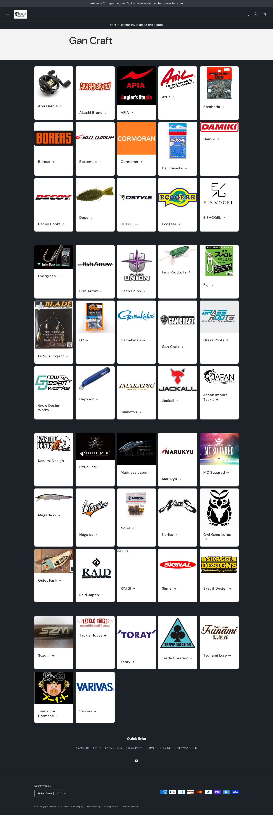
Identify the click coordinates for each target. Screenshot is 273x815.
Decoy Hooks (49, 224)
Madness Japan (134, 472)
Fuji (206, 284)
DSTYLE (127, 224)
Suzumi (44, 655)
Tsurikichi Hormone (46, 713)
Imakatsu (129, 412)
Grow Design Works (49, 407)
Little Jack (88, 467)
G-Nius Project (51, 356)
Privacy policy (111, 806)
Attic (166, 97)
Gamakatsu (131, 340)
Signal (167, 588)
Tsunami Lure (215, 655)
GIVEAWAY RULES (186, 748)
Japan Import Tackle (215, 397)
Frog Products (174, 272)
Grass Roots (214, 340)
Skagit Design (215, 588)
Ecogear (169, 224)
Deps (83, 217)
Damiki (209, 139)
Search (97, 748)
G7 (81, 340)
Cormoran (129, 162)
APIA (125, 112)
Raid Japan (89, 595)
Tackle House (91, 635)
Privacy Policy (113, 748)
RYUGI (126, 588)
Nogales (86, 535)
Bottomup (88, 162)
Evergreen (47, 276)
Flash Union (131, 291)
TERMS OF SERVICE (158, 748)
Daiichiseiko (172, 168)
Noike (125, 528)
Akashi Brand (91, 112)
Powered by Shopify (73, 806)
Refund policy (93, 806)
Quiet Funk (47, 580)
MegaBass (47, 515)
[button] (8, 14)
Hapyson (86, 399)
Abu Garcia (48, 106)
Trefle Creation (175, 658)
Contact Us (82, 748)
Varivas (85, 711)
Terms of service (130, 806)
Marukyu (169, 479)
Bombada (211, 107)
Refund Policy (134, 748)
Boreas (44, 162)
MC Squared (214, 472)
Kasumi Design (51, 461)
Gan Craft (170, 347)
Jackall (168, 401)
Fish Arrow (88, 291)
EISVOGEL (212, 217)
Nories (167, 535)
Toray (125, 662)
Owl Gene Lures (217, 535)
